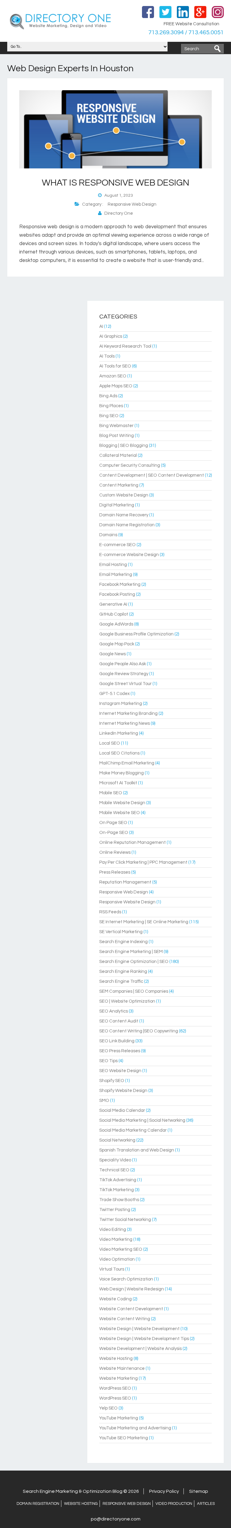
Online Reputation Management (132, 842)
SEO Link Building (116, 1041)
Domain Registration (38, 1504)
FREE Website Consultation (191, 24)
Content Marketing (118, 485)
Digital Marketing (116, 505)
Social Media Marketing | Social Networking (142, 1120)
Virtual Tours (111, 1269)
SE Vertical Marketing (121, 932)
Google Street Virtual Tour (125, 683)
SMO (104, 1100)
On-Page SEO (113, 832)
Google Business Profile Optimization (136, 634)
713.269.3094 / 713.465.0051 (186, 32)
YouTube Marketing (118, 1418)
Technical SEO (114, 1170)
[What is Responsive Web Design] (115, 167)
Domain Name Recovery (123, 515)
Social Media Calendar (122, 1110)
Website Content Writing (124, 1319)
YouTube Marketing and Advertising (135, 1428)
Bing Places (111, 406)
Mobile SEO (110, 793)
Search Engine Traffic (121, 981)
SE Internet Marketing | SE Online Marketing (143, 922)
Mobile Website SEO (119, 812)
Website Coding (115, 1299)
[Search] (217, 48)
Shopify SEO (111, 1080)
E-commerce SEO (117, 545)
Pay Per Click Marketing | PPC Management (143, 862)
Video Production (174, 1504)
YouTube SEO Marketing (123, 1438)
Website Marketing (118, 1378)
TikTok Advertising (117, 1180)
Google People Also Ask (122, 664)
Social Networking (117, 1140)
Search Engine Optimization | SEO (133, 961)
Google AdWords (116, 624)
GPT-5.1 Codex (114, 693)
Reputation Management (125, 882)
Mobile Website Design (122, 803)
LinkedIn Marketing (118, 733)
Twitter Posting (114, 1209)
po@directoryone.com (115, 1519)
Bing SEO (109, 416)
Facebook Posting (117, 594)
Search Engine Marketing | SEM (131, 951)
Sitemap (198, 1491)
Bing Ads (108, 396)
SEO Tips (108, 1061)
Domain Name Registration (127, 525)
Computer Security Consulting (129, 465)
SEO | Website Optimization (127, 1001)
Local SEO (109, 743)
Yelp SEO (108, 1408)
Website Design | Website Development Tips (144, 1338)
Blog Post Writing (116, 435)
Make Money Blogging (121, 773)
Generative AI (113, 604)
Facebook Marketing (119, 584)
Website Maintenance (122, 1368)
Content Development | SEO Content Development (151, 475)
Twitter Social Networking (125, 1219)
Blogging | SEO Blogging (123, 445)
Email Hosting (113, 564)
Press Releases (114, 872)
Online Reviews (115, 852)
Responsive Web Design (132, 204)
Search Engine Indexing (123, 941)
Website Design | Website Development (139, 1329)
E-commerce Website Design (129, 554)
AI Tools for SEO (115, 366)
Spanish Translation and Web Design (136, 1150)
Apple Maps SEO (115, 386)
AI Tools (107, 356)
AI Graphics (110, 336)
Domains (108, 535)
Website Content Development (131, 1309)
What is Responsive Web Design (115, 182)
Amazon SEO (112, 376)
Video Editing (112, 1229)
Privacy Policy (164, 1491)
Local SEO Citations (119, 753)
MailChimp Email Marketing (126, 763)
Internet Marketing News (124, 723)
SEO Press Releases (119, 1051)
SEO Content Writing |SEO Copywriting (138, 1031)
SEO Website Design (120, 1070)
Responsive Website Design (127, 902)
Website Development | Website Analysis (140, 1348)
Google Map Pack (116, 644)
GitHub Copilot (113, 614)
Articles (206, 1504)
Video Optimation (117, 1259)
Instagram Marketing (120, 703)
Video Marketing (115, 1239)
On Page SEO (113, 822)
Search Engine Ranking (123, 971)
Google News (112, 654)
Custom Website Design (123, 495)
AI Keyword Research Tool (125, 346)
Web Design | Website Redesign (131, 1289)
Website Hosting (116, 1358)
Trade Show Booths (119, 1199)
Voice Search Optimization (126, 1279)
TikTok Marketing (116, 1190)
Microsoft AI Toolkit (118, 783)
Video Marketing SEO (120, 1249)
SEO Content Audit (118, 1021)
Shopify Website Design (123, 1090)
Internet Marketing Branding (128, 713)
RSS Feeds (110, 912)
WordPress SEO (115, 1388)
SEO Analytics (113, 1011)
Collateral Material (118, 455)
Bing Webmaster (116, 425)
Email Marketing (115, 574)
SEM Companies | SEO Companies (133, 991)
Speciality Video (115, 1160)
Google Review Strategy (123, 674)
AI (101, 326)
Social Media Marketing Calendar (133, 1130)
